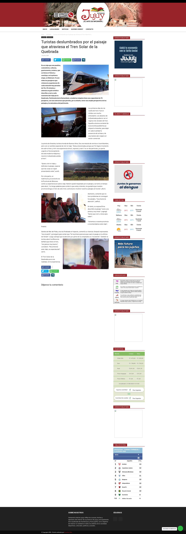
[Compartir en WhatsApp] (66, 59)
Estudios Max (68, 532)
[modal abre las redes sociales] (83, 59)
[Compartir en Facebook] (46, 59)
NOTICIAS (65, 29)
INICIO (45, 29)
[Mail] (140, 1)
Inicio (42, 34)
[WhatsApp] (143, 1)
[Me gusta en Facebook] (76, 59)
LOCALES (48, 34)
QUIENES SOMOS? (77, 29)
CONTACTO (89, 29)
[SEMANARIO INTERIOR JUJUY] (93, 15)
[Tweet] (57, 59)
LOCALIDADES (54, 29)
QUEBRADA (50, 37)
